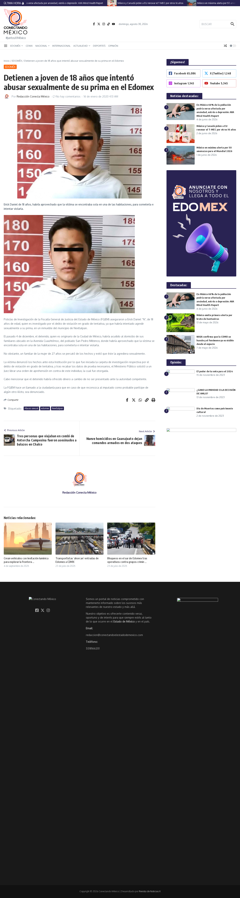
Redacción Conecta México (33, 96)
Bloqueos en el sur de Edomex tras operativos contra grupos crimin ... (127, 560)
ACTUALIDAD (80, 45)
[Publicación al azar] (225, 45)
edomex (45, 408)
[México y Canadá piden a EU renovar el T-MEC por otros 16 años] (102, 3)
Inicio (7, 60)
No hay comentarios (68, 96)
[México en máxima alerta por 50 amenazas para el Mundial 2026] (182, 3)
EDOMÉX (15, 45)
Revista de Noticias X (149, 891)
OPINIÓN (113, 45)
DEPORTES (99, 45)
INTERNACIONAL (61, 45)
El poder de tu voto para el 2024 (214, 371)
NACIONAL (41, 45)
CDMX (29, 45)
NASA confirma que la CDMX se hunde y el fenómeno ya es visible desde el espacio (215, 340)
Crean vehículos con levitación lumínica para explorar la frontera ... (26, 560)
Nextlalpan (57, 408)
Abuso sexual (31, 408)
